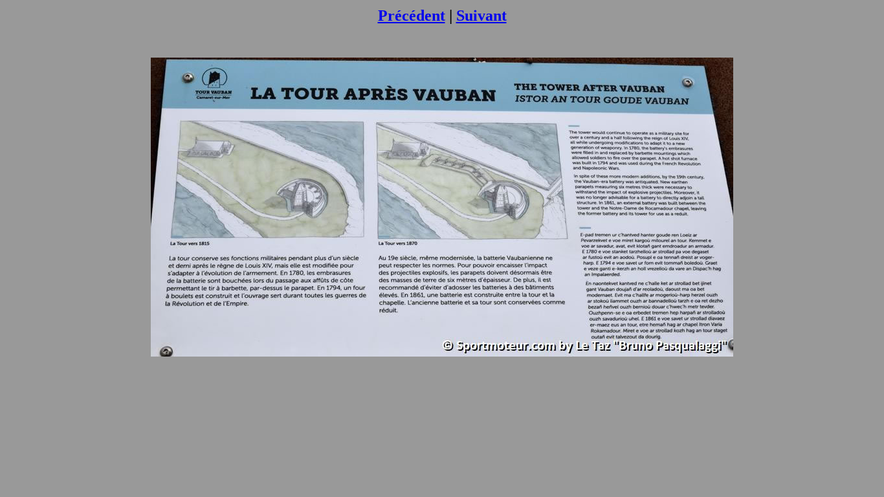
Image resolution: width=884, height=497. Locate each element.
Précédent (411, 15)
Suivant (481, 15)
